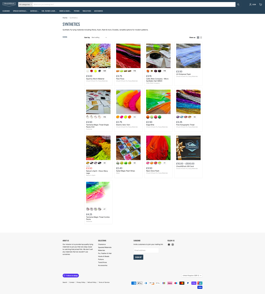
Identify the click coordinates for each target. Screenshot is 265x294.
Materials (34, 11)
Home (65, 18)
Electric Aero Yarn (123, 125)
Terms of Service (104, 282)
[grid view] (198, 37)
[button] (253, 4)
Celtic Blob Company (153, 83)
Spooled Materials (19, 11)
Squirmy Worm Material (95, 79)
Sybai (118, 173)
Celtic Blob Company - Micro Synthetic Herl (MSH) (157, 80)
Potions (76, 11)
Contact (71, 282)
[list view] (200, 37)
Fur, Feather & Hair (48, 11)
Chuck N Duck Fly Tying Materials (97, 81)
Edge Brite (150, 125)
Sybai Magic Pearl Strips (125, 171)
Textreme (89, 129)
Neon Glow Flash (152, 171)
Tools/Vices (87, 11)
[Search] (238, 4)
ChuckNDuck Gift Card (185, 166)
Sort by (87, 37)
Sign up (138, 257)
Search (65, 282)
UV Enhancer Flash (183, 74)
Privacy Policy (81, 282)
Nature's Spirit (90, 175)
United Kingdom (191, 275)
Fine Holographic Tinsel (185, 125)
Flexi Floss (120, 79)
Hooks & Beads (64, 11)
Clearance (6, 11)
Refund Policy (92, 282)
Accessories (98, 11)
